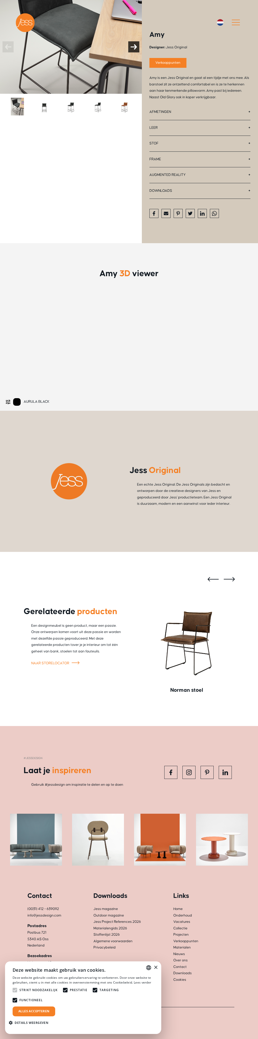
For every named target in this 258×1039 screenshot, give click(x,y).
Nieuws (179, 954)
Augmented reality (167, 175)
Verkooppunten (167, 63)
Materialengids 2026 (110, 928)
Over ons (180, 960)
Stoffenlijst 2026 (106, 934)
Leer (153, 128)
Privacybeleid (104, 947)
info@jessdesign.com (44, 915)
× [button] (155, 967)
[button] (30, 1022)
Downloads (160, 191)
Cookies (179, 980)
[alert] (83, 997)
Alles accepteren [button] (33, 1011)
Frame (155, 159)
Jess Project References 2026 (117, 922)
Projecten (181, 934)
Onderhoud (182, 915)
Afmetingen (160, 112)
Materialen (182, 947)
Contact (180, 967)
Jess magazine (105, 909)
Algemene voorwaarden (113, 941)
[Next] (133, 46)
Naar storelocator (50, 663)
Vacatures (181, 922)
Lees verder (142, 982)
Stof (153, 143)
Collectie (180, 928)
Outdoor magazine (108, 915)
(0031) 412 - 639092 (43, 909)
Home (178, 909)
